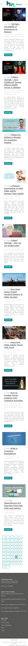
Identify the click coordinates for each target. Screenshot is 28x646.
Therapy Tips (8, 94)
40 (4, 563)
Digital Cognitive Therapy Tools (9, 581)
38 (16, 560)
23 (16, 550)
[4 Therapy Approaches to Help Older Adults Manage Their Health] (14, 176)
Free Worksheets (6, 625)
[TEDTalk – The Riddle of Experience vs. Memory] (14, 14)
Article (18, 196)
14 (20, 544)
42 (12, 563)
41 (8, 563)
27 (12, 554)
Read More (8, 54)
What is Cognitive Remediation (11, 451)
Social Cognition (9, 36)
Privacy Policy (12, 645)
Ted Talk (17, 36)
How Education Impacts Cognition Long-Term (13, 600)
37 (12, 560)
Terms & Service (19, 645)
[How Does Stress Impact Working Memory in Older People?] (14, 279)
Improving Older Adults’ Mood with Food (13, 345)
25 (4, 554)
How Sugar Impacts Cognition (10, 608)
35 (4, 560)
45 (4, 567)
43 (16, 563)
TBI (17, 145)
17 (12, 547)
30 (4, 557)
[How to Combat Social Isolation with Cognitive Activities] (14, 383)
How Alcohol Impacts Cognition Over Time (14, 611)
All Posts (3, 620)
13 (16, 544)
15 (4, 547)
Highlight (11, 250)
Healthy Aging (8, 198)
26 (8, 554)
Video (22, 36)
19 (20, 547)
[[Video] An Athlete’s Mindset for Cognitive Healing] (14, 125)
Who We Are (5, 622)
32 (12, 557)
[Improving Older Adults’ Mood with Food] (14, 332)
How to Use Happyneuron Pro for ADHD (13, 604)
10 (4, 544)
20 (4, 550)
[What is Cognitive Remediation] (14, 438)
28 (16, 554)
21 (8, 550)
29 (20, 554)
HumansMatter (14, 643)
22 (12, 550)
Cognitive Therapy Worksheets (9, 582)
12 (12, 544)
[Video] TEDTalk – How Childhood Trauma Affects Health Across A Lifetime (12, 82)
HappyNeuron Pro (9, 458)
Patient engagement (10, 405)
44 (20, 563)
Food (5, 352)
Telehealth (14, 407)
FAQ (2, 628)
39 (20, 560)
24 (20, 550)
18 (16, 547)
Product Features (9, 512)
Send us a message (7, 586)
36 (8, 560)
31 (8, 557)
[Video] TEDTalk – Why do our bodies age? (12, 243)
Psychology (20, 34)
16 (8, 547)
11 (8, 544)
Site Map (25, 645)
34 (20, 557)
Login (2, 630)
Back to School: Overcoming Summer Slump (12, 595)
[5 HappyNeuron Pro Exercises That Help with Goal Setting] (14, 490)
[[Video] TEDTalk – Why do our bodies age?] (14, 230)
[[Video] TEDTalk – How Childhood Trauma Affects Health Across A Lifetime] (14, 67)
